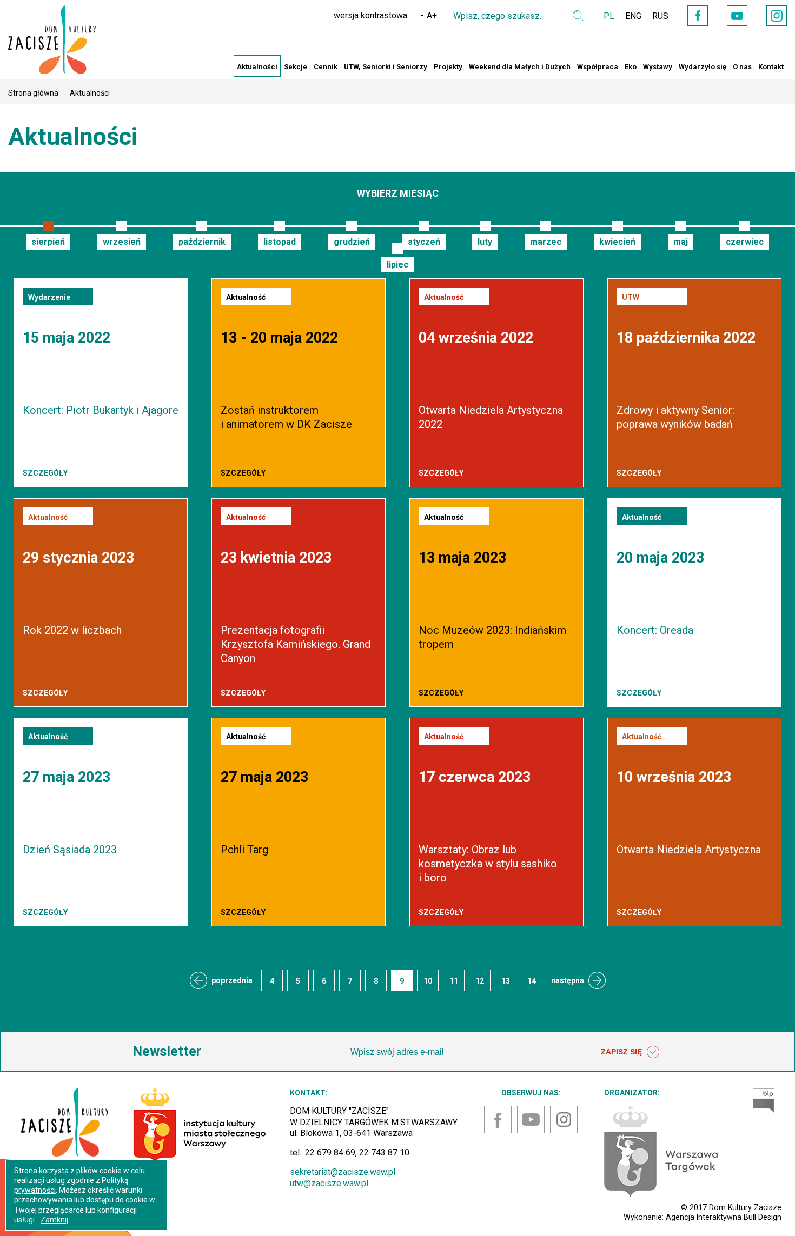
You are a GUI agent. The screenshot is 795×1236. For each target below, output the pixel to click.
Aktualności (257, 67)
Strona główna (33, 93)
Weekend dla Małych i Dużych (520, 67)
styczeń (424, 242)
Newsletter (166, 1051)
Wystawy (657, 67)
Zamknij (54, 1219)
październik (202, 242)
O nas (742, 67)
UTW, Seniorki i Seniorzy (385, 67)
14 (531, 981)
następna (567, 980)
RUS (660, 16)
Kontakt (771, 67)
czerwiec (745, 242)
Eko (631, 67)
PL (609, 16)
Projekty (448, 67)
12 (479, 981)
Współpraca (597, 67)
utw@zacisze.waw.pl (329, 1183)
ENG (633, 16)
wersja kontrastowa (370, 15)
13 (505, 981)
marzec (545, 242)
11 (453, 981)
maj (680, 242)
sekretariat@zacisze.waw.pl (342, 1172)
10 (427, 981)
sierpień (48, 242)
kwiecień (617, 242)
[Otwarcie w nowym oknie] (661, 1150)
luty (485, 242)
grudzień (352, 242)
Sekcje (295, 67)
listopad (279, 242)
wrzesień (122, 242)
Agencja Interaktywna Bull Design (723, 1217)
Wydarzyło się (702, 67)
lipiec (397, 264)
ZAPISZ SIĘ (622, 1051)
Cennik (325, 67)
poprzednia (232, 980)
